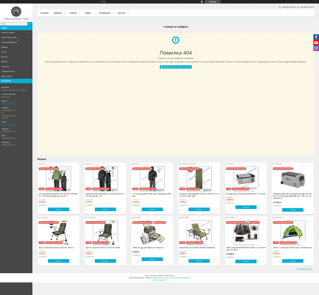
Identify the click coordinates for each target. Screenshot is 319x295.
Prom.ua (171, 275)
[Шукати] (29, 24)
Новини (4, 47)
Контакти (5, 66)
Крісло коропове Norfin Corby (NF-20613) (56, 247)
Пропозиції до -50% (9, 37)
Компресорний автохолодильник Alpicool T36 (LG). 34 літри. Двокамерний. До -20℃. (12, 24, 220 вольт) (292, 196)
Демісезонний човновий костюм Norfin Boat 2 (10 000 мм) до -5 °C (105, 195)
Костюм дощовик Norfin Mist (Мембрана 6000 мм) (151, 195)
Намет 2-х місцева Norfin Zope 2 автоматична (292, 247)
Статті (3, 52)
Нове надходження (9, 42)
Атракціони (104, 13)
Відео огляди (6, 76)
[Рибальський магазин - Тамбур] (16, 11)
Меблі (88, 13)
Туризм (73, 13)
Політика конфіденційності (180, 278)
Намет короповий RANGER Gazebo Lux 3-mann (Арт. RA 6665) (246, 248)
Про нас (4, 57)
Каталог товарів (7, 32)
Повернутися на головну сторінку (177, 67)
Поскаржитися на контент (161, 278)
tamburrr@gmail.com (9, 125)
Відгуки (4, 62)
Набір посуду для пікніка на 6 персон (147, 247)
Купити (58, 209)
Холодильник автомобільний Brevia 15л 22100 (245, 194)
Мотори (121, 13)
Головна (44, 13)
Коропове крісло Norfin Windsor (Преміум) (197, 247)
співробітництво (8, 71)
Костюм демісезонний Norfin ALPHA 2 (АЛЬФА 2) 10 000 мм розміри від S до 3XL (58, 195)
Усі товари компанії (304, 269)
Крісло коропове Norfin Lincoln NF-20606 (103, 247)
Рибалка (58, 13)
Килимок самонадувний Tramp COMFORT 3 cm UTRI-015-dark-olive (199, 195)
